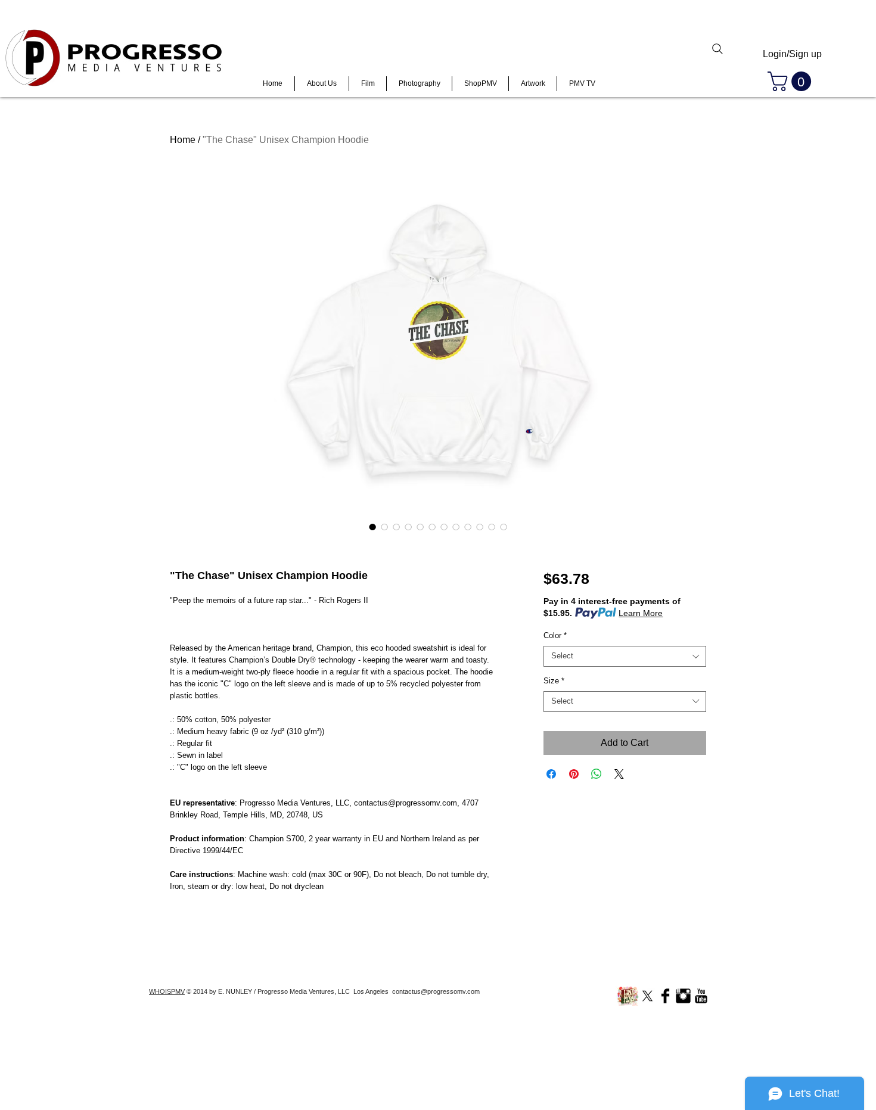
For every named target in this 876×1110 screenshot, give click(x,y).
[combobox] (624, 656)
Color (555, 635)
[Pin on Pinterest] (574, 774)
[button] (792, 81)
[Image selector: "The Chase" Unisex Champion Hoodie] (372, 527)
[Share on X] (619, 774)
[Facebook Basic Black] (665, 995)
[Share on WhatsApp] (596, 774)
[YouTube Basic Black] (701, 995)
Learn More (641, 613)
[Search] (717, 48)
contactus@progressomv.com (436, 991)
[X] (647, 995)
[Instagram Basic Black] (683, 995)
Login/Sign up (792, 54)
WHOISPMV (167, 991)
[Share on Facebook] (551, 774)
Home (182, 140)
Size (553, 680)
